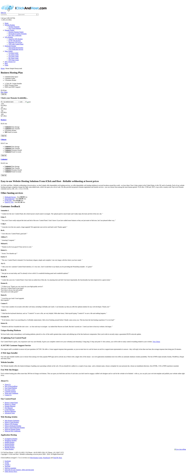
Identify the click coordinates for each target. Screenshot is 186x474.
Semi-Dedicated (9, 199)
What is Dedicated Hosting (13, 426)
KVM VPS (8, 200)
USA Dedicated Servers (16, 49)
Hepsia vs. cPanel (10, 404)
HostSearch (46, 458)
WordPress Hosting (10, 440)
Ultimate (3, 139)
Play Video (4, 92)
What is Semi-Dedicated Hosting (15, 427)
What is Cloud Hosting (12, 422)
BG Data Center (14, 58)
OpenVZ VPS (9, 202)
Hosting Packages (14, 27)
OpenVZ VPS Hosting (16, 39)
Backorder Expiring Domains (18, 34)
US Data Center (13, 53)
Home (6, 23)
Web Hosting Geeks (36, 458)
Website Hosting (10, 25)
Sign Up (3, 12)
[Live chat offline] (180, 449)
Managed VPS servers (15, 42)
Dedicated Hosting (10, 46)
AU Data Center (14, 55)
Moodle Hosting (10, 447)
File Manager (9, 408)
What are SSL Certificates (12, 431)
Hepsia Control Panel (11, 402)
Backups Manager (10, 411)
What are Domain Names (12, 429)
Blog (6, 63)
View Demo (156, 341)
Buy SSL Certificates (15, 35)
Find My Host (57, 458)
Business (3, 120)
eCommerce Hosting (11, 438)
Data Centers (9, 51)
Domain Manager (10, 406)
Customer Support (10, 391)
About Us (8, 384)
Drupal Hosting (9, 445)
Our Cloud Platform (15, 28)
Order (6, 65)
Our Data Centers (10, 390)
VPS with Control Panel (16, 44)
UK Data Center (14, 56)
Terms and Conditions (11, 393)
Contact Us (8, 395)
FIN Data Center (14, 60)
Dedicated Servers (10, 197)
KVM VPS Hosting (15, 41)
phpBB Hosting (9, 442)
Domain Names (9, 30)
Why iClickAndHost (11, 386)
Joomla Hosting (9, 444)
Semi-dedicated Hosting (16, 48)
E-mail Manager (10, 409)
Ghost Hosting (9, 449)
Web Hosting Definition (12, 420)
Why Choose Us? (10, 62)
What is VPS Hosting (11, 424)
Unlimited (4, 159)
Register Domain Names (16, 32)
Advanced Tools (10, 413)
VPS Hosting (9, 37)
